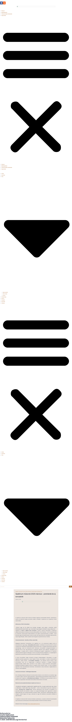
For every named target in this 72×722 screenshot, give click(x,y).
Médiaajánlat (4, 12)
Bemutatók (5, 292)
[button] (36, 91)
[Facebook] (1, 3)
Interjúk (3, 300)
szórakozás (39, 591)
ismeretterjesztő (19, 591)
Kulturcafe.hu (5, 713)
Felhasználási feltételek (6, 14)
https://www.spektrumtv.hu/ (34, 703)
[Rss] (4, 3)
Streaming (3, 297)
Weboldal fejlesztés (7, 718)
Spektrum (34, 591)
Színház (3, 175)
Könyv (2, 298)
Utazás (3, 303)
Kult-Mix (3, 301)
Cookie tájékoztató (7, 715)
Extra (4, 295)
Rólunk (3, 10)
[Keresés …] (34, 586)
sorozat (30, 591)
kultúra (25, 591)
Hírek (2, 173)
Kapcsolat (3, 15)
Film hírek (5, 293)
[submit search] (70, 586)
